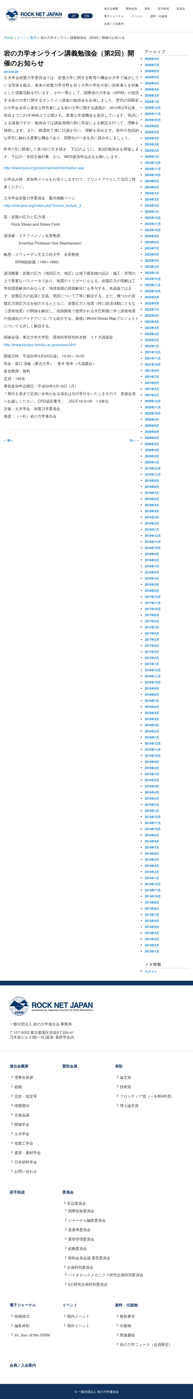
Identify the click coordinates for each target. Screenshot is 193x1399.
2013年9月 (152, 902)
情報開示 (21, 1105)
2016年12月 (153, 670)
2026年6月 (152, 71)
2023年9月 (152, 236)
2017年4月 (152, 645)
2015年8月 (152, 768)
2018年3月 (152, 584)
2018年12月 (153, 535)
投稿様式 (21, 1316)
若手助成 (163, 8)
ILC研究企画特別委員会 (88, 1284)
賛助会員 (131, 8)
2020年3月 (152, 450)
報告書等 (127, 1316)
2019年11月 (153, 474)
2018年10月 (153, 547)
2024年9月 (152, 181)
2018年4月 (152, 578)
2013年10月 (153, 896)
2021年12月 (153, 352)
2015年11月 (153, 749)
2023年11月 (153, 223)
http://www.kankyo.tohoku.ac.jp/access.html (40, 344)
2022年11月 (153, 285)
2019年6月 (152, 499)
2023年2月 (152, 266)
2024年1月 (152, 211)
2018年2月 (152, 590)
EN (87, 16)
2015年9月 (152, 761)
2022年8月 (152, 303)
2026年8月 (152, 58)
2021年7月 (152, 376)
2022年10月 (153, 291)
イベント (137, 16)
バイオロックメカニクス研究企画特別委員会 (105, 1274)
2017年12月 (153, 596)
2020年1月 (152, 462)
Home (8, 37)
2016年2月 (152, 731)
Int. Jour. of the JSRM (32, 1335)
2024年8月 (152, 187)
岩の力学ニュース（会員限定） (146, 1344)
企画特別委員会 (80, 1267)
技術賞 (125, 1086)
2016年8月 (152, 694)
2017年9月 (152, 615)
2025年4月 (152, 138)
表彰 (147, 8)
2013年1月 (152, 951)
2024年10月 (153, 175)
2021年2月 (152, 395)
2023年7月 (152, 248)
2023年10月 (153, 230)
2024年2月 (152, 205)
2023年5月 (152, 254)
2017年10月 (153, 609)
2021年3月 (152, 389)
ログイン (151, 971)
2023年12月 (153, 217)
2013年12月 (153, 884)
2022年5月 (152, 321)
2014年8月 (152, 841)
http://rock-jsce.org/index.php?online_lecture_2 (42, 205)
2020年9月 (152, 419)
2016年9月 (152, 688)
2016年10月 (153, 682)
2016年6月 (152, 706)
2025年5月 (152, 132)
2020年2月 (152, 456)
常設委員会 (76, 1203)
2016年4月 (152, 719)
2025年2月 (152, 150)
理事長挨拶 (23, 1077)
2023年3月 (152, 260)
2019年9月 (152, 480)
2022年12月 (153, 279)
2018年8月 (152, 560)
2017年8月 (152, 621)
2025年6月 (152, 126)
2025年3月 (152, 144)
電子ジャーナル (114, 16)
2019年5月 (152, 505)
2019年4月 (152, 511)
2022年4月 (152, 327)
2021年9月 (152, 370)
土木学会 (21, 1133)
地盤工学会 (23, 1143)
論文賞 (125, 1077)
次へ (134, 440)
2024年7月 (152, 193)
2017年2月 (152, 658)
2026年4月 (152, 83)
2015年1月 (152, 810)
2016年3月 (152, 725)
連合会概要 (111, 8)
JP (73, 16)
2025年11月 (153, 113)
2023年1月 (152, 272)
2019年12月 (153, 468)
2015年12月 (153, 743)
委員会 (181, 8)
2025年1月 (152, 156)
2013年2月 (152, 945)
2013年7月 (152, 914)
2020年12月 (153, 401)
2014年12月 (153, 816)
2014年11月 (153, 823)
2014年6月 (152, 853)
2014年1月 (152, 878)
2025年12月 (153, 107)
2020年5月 (152, 437)
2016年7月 (152, 700)
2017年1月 (152, 664)
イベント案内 (27, 37)
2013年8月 (152, 908)
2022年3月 (152, 334)
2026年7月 (152, 65)
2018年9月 (152, 554)
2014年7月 (152, 847)
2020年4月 (152, 444)
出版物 (125, 1325)
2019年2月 (152, 523)
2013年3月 (152, 939)
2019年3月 (152, 517)
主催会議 (21, 1115)
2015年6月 (152, 780)
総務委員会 (77, 1248)
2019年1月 (152, 529)
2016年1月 (152, 737)
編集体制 (21, 1325)
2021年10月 (153, 364)
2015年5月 (152, 786)
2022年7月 (152, 309)
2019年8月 (152, 486)
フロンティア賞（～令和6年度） (147, 1096)
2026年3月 (152, 89)
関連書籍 (127, 1335)
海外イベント (78, 1325)
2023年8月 (152, 242)
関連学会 (21, 1124)
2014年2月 (152, 871)
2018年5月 (152, 572)
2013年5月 (152, 927)
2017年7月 (152, 627)
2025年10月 (153, 120)
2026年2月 (152, 95)
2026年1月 (152, 101)
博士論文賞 (129, 1105)
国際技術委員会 (81, 1210)
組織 (18, 1086)
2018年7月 (152, 566)
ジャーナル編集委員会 (87, 1220)
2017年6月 (152, 633)
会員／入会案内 (114, 23)
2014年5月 (152, 859)
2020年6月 (152, 431)
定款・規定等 (25, 1096)
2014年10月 (153, 829)
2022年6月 (152, 315)
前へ (8, 440)
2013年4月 (152, 933)
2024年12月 (153, 162)
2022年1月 (152, 346)
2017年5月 (152, 639)
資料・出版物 (158, 16)
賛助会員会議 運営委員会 (89, 1258)
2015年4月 (152, 792)
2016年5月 (152, 713)
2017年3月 (152, 651)
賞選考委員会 (79, 1229)
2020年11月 (153, 407)
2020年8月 (152, 425)
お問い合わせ (25, 1171)
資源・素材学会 (27, 1152)
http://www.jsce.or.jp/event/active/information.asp (44, 167)
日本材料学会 (25, 1162)
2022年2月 (152, 340)
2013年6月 (152, 920)
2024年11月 (153, 168)
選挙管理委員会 (81, 1239)
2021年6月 (152, 382)
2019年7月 (152, 492)
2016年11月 (153, 676)
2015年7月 (152, 774)
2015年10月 (153, 755)
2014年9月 (152, 835)
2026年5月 (152, 77)
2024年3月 (152, 199)
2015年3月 (152, 798)
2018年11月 (153, 541)
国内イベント (78, 1316)
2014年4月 (152, 865)
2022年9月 (152, 297)
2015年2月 (152, 804)
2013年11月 (153, 890)
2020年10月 (153, 413)
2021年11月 (153, 358)
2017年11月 (153, 603)
